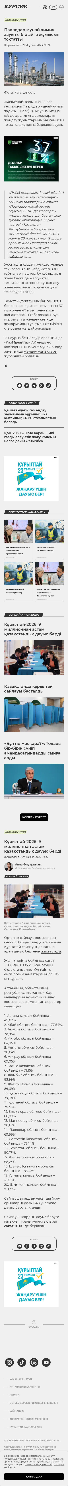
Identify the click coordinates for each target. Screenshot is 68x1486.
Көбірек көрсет (34, 817)
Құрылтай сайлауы (17, 876)
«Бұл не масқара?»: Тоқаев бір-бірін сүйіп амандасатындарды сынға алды (32, 750)
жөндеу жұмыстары (40, 352)
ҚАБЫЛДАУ (34, 1476)
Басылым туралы (21, 1379)
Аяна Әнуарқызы (28, 864)
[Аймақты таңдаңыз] (45, 7)
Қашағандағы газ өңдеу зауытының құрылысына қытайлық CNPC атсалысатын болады (30, 416)
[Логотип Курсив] (15, 6)
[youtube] (46, 1362)
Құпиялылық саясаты (25, 1387)
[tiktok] (21, 1362)
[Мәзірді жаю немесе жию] (61, 7)
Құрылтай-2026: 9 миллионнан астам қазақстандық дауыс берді (32, 629)
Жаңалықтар (15, 20)
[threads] (34, 1362)
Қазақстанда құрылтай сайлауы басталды (28, 689)
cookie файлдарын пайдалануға (44, 1464)
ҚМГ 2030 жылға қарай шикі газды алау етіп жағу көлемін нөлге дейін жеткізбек (30, 437)
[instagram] (9, 1362)
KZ (53, 7)
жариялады (51, 951)
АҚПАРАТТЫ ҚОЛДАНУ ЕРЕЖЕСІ (29, 1419)
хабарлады (42, 125)
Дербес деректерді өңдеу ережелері (34, 1403)
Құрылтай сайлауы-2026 (26, 1427)
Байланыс (17, 1411)
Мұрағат (15, 1395)
